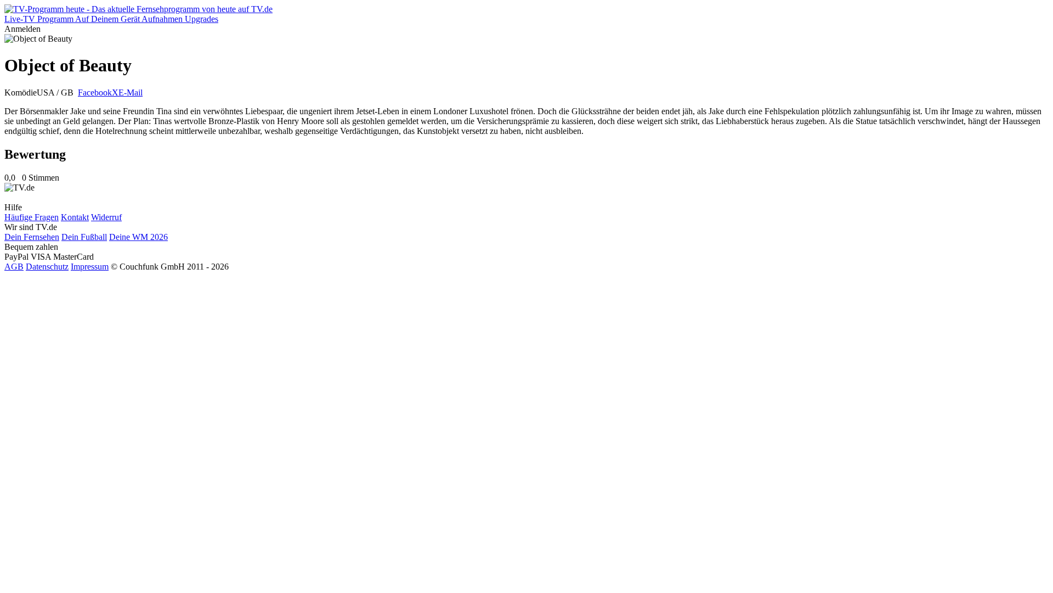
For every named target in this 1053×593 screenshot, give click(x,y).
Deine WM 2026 (138, 237)
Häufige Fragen (31, 217)
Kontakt (75, 217)
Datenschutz (47, 266)
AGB (14, 266)
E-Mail (130, 92)
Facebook (95, 92)
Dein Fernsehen (31, 237)
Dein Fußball (84, 237)
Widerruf (106, 217)
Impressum (90, 266)
